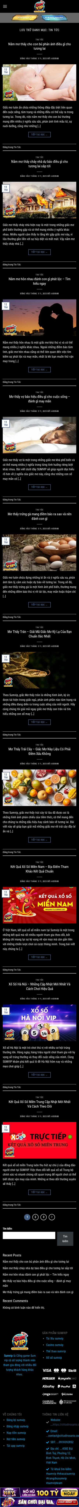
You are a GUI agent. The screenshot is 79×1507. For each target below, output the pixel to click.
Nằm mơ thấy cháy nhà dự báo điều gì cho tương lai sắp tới (39, 163)
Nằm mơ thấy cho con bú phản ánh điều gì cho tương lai (39, 46)
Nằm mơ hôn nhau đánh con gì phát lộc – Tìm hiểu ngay (39, 281)
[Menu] (5, 6)
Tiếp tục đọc (39, 134)
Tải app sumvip (16, 1445)
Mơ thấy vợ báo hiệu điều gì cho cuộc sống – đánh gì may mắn (39, 399)
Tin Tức (39, 40)
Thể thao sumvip (56, 1351)
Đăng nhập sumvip (17, 1426)
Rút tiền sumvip (16, 1439)
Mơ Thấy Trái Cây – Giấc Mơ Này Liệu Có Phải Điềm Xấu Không (39, 751)
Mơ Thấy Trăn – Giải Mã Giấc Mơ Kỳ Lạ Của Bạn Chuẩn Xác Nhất (40, 634)
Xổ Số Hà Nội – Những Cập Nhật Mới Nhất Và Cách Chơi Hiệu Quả (39, 986)
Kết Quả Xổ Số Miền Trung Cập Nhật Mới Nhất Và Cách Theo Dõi (40, 1104)
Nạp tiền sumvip (16, 1432)
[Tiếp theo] (52, 1217)
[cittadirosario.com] (39, 6)
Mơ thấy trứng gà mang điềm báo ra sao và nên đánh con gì (39, 516)
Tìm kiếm (7, 1228)
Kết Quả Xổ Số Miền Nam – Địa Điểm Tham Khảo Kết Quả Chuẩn (39, 869)
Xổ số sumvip (54, 1357)
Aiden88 (55, 58)
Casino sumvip (54, 1345)
